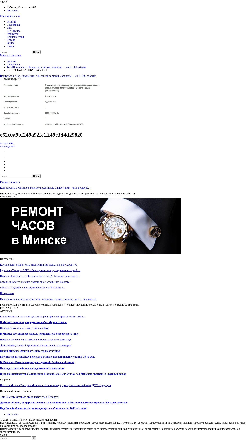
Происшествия (15, 36)
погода (57, 385)
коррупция (104, 385)
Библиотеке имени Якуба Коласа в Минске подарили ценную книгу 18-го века (47, 356)
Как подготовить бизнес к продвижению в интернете (32, 368)
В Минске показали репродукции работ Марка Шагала (33, 322)
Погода (11, 39)
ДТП (9, 27)
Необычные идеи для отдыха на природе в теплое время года (35, 339)
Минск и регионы (10, 55)
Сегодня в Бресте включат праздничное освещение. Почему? (35, 281)
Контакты (12, 10)
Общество (12, 33)
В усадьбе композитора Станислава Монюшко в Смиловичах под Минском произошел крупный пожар (63, 373)
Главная (11, 21)
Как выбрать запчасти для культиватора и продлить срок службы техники (42, 316)
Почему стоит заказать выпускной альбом (24, 328)
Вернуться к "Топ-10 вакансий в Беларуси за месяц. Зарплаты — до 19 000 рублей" (48, 75)
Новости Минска (10, 385)
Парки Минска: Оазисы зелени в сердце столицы (30, 350)
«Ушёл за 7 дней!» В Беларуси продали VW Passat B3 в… (33, 287)
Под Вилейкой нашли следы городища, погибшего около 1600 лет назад (43, 408)
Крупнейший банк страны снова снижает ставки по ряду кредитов (38, 264)
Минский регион (10, 15)
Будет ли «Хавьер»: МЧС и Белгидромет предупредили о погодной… (40, 270)
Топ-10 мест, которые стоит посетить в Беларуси (29, 396)
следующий (6, 143)
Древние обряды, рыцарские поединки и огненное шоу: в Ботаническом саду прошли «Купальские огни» (64, 402)
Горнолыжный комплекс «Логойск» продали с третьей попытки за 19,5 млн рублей (48, 299)
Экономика (13, 24)
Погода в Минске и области (36, 385)
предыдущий (7, 146)
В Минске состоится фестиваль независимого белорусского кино (39, 333)
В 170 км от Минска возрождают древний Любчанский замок (37, 362)
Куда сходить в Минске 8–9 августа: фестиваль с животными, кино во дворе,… (45, 187)
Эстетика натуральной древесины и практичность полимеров (35, 345)
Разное (11, 42)
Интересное (13, 30)
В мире (11, 46)
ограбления (84, 385)
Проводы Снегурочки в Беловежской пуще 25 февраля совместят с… (40, 276)
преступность (70, 385)
